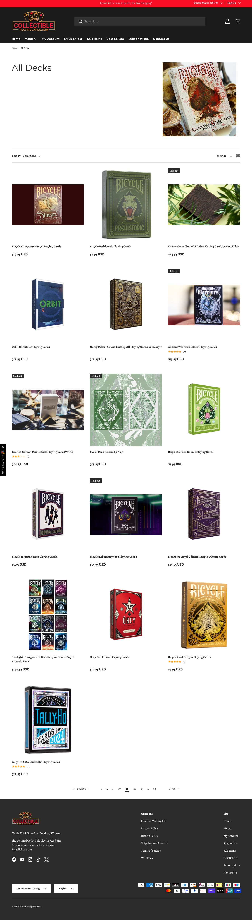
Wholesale (147, 858)
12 (134, 789)
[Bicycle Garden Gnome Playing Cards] (204, 410)
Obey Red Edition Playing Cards (109, 657)
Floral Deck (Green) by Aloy (106, 452)
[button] (238, 21)
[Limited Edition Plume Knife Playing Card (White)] (48, 410)
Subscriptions (138, 39)
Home (16, 39)
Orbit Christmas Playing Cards (31, 347)
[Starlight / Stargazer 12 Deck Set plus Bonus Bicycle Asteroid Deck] (48, 615)
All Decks (25, 48)
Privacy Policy (149, 828)
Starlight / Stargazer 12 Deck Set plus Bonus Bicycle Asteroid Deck (43, 659)
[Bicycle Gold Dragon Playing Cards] (204, 615)
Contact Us (161, 39)
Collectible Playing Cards (29, 906)
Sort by (16, 156)
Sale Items (94, 39)
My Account (51, 39)
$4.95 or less (73, 39)
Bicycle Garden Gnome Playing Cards (191, 452)
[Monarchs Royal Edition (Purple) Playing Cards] (204, 514)
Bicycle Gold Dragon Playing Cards (189, 657)
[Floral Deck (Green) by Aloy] (126, 410)
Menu (29, 39)
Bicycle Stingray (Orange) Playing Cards (36, 246)
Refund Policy (149, 836)
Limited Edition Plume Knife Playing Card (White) (43, 452)
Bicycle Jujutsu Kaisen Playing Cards (34, 557)
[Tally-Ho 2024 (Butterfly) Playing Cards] (48, 720)
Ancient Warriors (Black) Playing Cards (192, 347)
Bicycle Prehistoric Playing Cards (110, 246)
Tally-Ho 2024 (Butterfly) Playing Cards (36, 762)
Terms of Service (151, 851)
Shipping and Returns (154, 843)
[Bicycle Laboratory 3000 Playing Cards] (126, 514)
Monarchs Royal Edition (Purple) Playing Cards (197, 557)
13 (142, 789)
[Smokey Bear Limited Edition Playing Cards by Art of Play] (204, 204)
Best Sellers (115, 39)
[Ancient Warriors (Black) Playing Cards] (204, 305)
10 (119, 789)
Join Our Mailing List (153, 821)
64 (154, 789)
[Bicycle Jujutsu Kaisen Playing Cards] (48, 514)
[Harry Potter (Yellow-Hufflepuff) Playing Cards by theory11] (126, 305)
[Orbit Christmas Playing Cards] (48, 305)
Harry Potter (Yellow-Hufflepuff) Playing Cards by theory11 (126, 347)
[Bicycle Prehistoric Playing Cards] (126, 204)
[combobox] (140, 21)
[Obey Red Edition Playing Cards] (126, 615)
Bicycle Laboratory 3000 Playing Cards (113, 557)
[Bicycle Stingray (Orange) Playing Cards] (48, 204)
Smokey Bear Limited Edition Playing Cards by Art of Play (203, 246)
